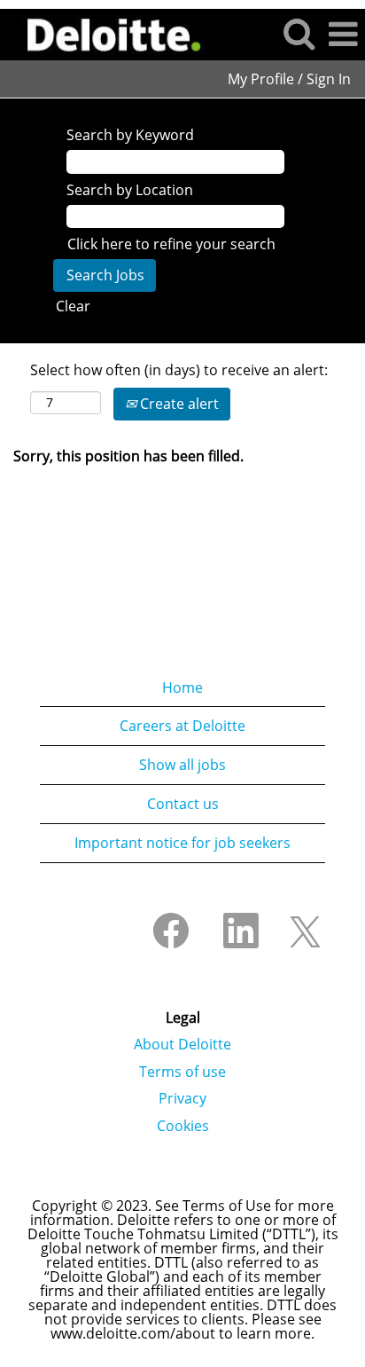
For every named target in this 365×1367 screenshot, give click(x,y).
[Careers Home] (107, 32)
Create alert (177, 403)
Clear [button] (73, 306)
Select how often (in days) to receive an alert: (179, 370)
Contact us (183, 803)
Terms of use (182, 1072)
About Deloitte (182, 1044)
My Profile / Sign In (289, 79)
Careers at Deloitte (182, 725)
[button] (343, 34)
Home (182, 687)
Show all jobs (182, 764)
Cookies (183, 1126)
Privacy (182, 1098)
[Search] (298, 33)
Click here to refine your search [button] (171, 244)
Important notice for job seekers (182, 842)
